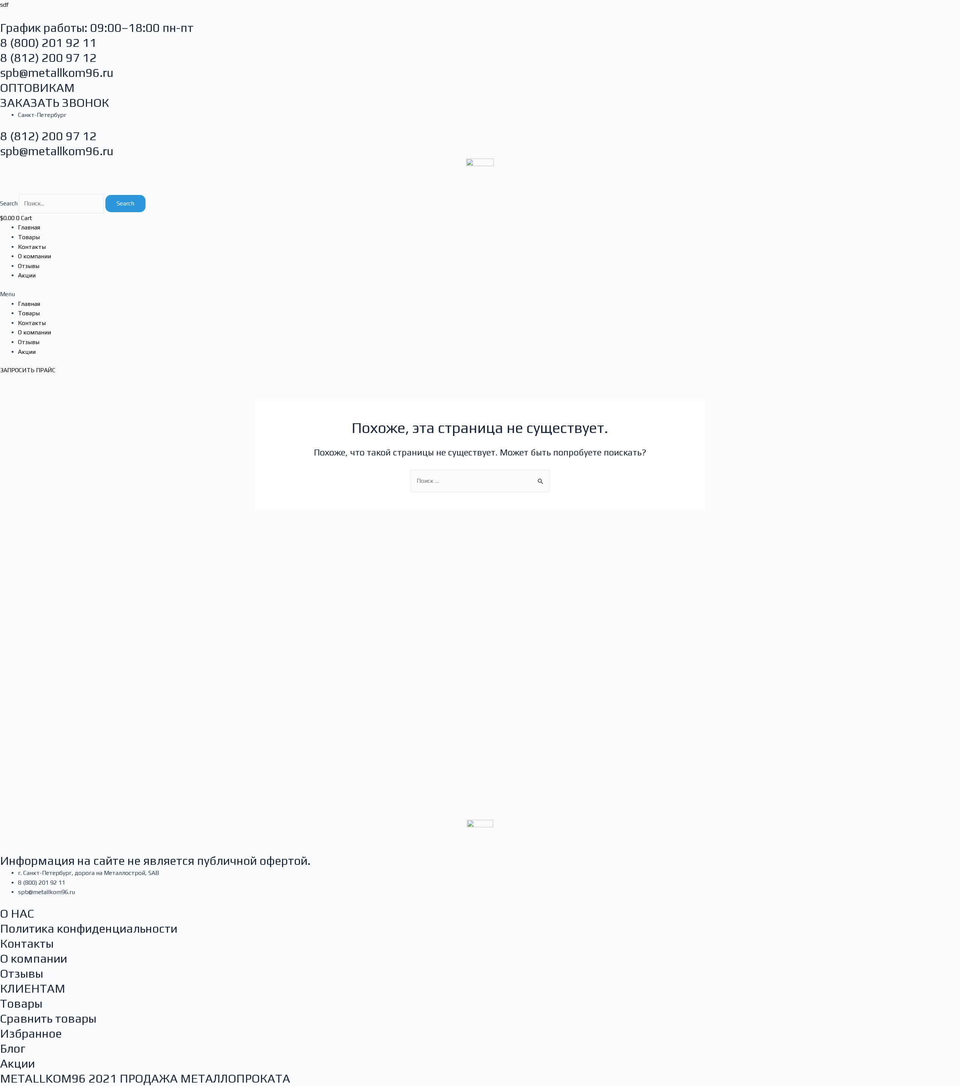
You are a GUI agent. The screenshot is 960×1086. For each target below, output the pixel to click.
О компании (34, 256)
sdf (4, 4)
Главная (29, 227)
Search (9, 203)
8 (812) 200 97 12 (48, 57)
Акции (27, 275)
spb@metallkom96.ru (57, 72)
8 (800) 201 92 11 (48, 42)
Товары (29, 237)
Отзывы (28, 266)
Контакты (32, 246)
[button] (480, 294)
